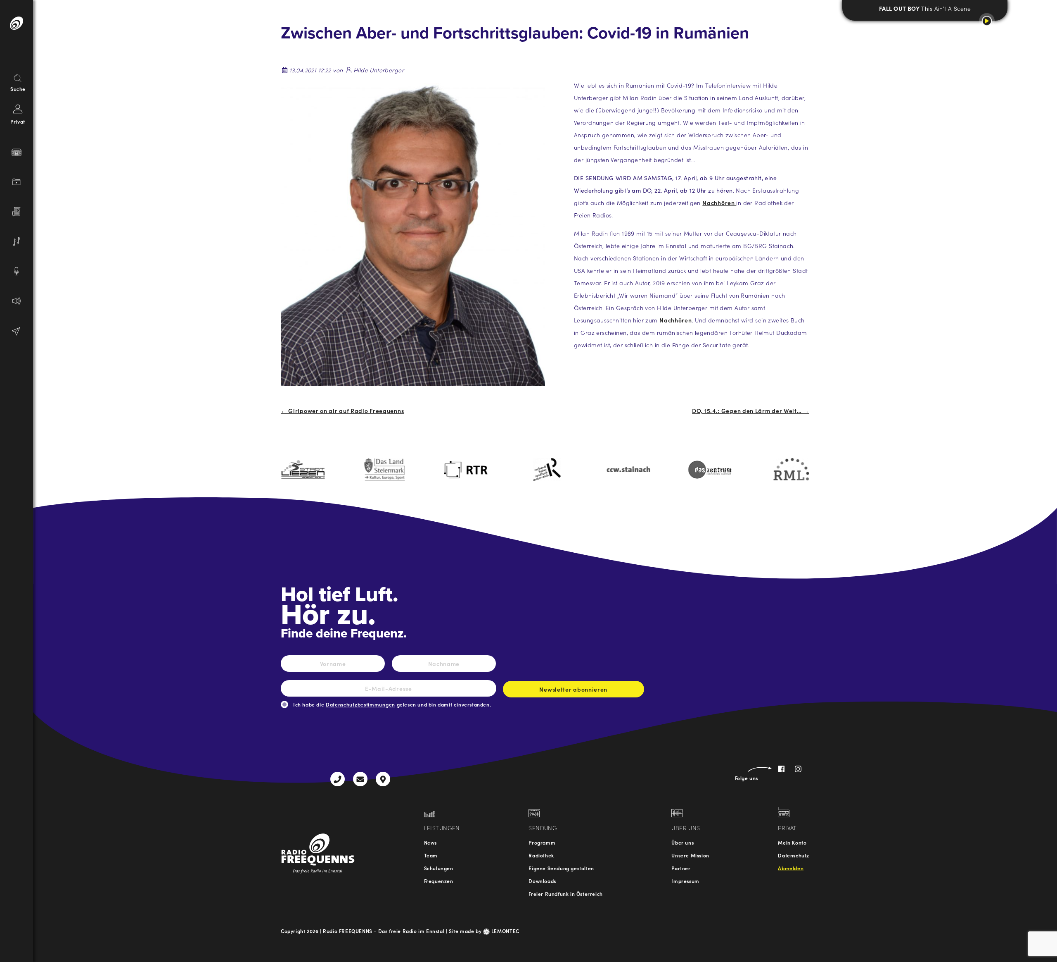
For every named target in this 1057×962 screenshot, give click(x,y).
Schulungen (438, 867)
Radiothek (541, 855)
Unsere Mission (690, 855)
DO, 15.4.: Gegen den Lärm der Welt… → (750, 410)
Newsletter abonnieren (573, 689)
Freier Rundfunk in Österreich (565, 893)
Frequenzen (438, 880)
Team (431, 855)
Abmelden (790, 867)
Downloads (542, 880)
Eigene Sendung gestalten (561, 867)
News (430, 842)
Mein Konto (792, 842)
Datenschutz (793, 855)
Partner (680, 867)
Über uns (682, 842)
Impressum (685, 880)
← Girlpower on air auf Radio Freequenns (342, 410)
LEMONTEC (504, 930)
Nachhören (719, 202)
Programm (541, 842)
